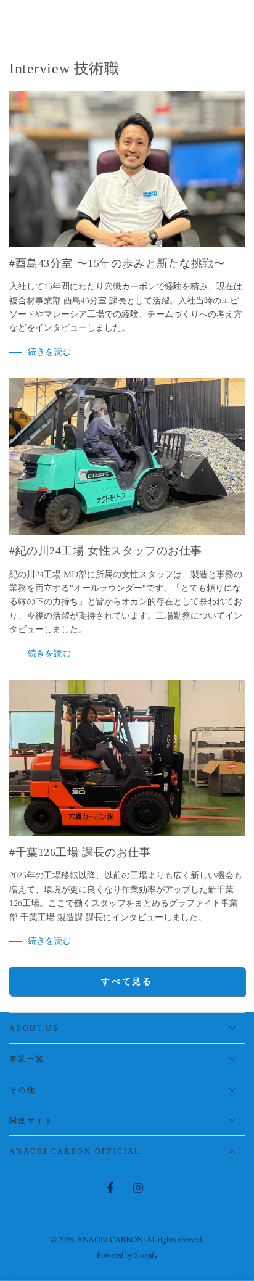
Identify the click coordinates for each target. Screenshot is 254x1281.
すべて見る (127, 981)
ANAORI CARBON (110, 1240)
